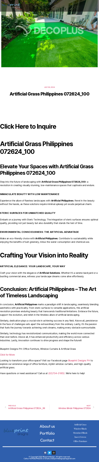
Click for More (7, 354)
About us (47, 426)
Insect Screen (80, 437)
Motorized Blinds (80, 433)
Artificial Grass (80, 425)
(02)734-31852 (56, 373)
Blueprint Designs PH (79, 360)
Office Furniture (80, 441)
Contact (47, 440)
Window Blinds (80, 429)
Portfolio (47, 433)
